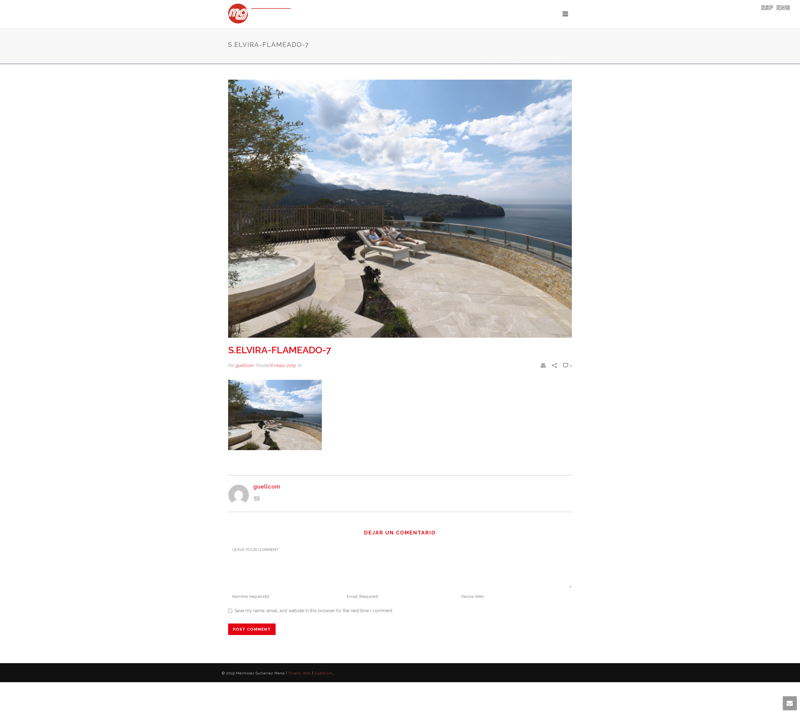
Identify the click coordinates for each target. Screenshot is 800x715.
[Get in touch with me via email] (256, 499)
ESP (767, 7)
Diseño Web (299, 673)
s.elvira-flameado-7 (499, 58)
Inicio (467, 58)
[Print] (543, 365)
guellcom (245, 365)
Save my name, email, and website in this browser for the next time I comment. (314, 610)
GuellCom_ (325, 673)
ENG (783, 7)
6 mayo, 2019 (283, 365)
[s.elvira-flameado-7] (400, 209)
